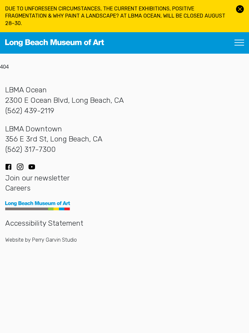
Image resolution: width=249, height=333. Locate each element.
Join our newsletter (37, 178)
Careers (17, 188)
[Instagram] (20, 167)
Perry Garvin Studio (54, 240)
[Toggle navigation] (239, 43)
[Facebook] (8, 167)
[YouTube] (32, 167)
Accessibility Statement (44, 223)
